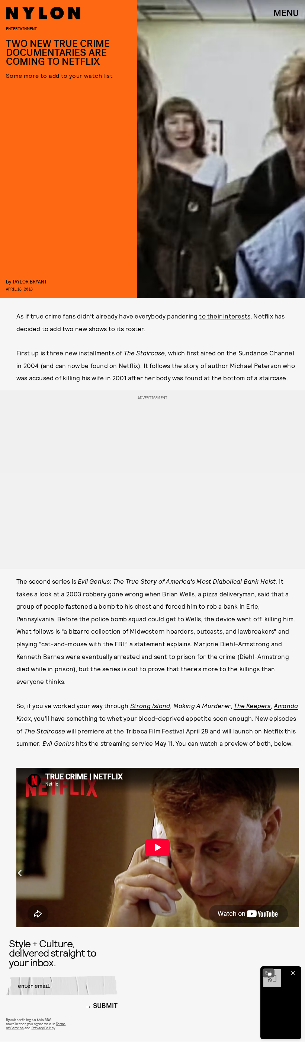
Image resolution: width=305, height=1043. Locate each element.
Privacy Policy (43, 1027)
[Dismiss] (293, 972)
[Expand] (268, 972)
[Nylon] (43, 13)
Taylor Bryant (29, 281)
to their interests (224, 316)
